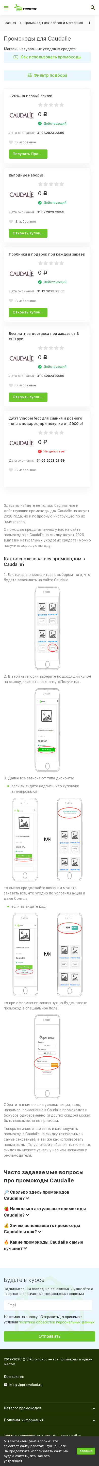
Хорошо (86, 1451)
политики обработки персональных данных (57, 1322)
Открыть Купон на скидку (30, 233)
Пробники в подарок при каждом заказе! (47, 254)
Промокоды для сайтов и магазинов (53, 23)
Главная (10, 23)
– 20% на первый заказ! (30, 96)
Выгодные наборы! (26, 175)
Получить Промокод (30, 154)
